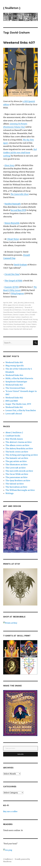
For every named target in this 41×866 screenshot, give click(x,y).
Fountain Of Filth (11, 287)
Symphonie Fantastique (16, 381)
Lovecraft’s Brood (13, 413)
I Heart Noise (13, 239)
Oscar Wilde (32, 322)
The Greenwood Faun (15, 388)
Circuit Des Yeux (11, 274)
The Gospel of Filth (13, 280)
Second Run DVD (18, 210)
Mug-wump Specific (14, 365)
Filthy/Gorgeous (17, 293)
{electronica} (29, 302)
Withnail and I (27, 329)
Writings (9, 493)
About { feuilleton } (14, 432)
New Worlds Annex (14, 439)
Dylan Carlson (16, 317)
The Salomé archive (14, 484)
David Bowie (8, 312)
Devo (27, 315)
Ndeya (24, 322)
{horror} (15, 305)
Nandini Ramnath (12, 204)
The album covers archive (17, 445)
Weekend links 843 (14, 385)
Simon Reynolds (11, 223)
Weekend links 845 (14, 362)
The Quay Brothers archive (17, 480)
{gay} (10, 305)
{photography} (8, 307)
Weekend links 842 (14, 397)
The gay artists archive (16, 461)
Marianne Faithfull (15, 319)
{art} (15, 302)
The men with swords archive (19, 471)
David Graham (20, 264)
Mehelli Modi (27, 319)
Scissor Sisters (31, 324)
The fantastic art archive (16, 458)
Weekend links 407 (19, 42)
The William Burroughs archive (20, 490)
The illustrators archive (16, 464)
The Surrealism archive (16, 487)
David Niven (7, 315)
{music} (21, 305)
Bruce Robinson (16, 310)
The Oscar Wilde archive (16, 474)
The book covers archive (16, 452)
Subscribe (20, 754)
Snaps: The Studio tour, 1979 (18, 404)
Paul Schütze (8, 324)
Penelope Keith (19, 324)
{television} (19, 307)
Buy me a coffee (10, 811)
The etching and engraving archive (21, 455)
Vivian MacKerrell (15, 329)
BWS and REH (11, 401)
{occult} (28, 305)
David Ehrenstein (19, 312)
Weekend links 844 (14, 375)
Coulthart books (12, 436)
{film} (5, 305)
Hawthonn (25, 317)
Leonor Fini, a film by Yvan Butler (20, 410)
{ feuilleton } (11, 8)
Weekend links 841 (14, 407)
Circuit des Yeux (28, 310)
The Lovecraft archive (15, 468)
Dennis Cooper (18, 315)
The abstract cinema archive (18, 442)
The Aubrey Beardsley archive (19, 448)
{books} (21, 302)
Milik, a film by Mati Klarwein (19, 378)
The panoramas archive (16, 477)
